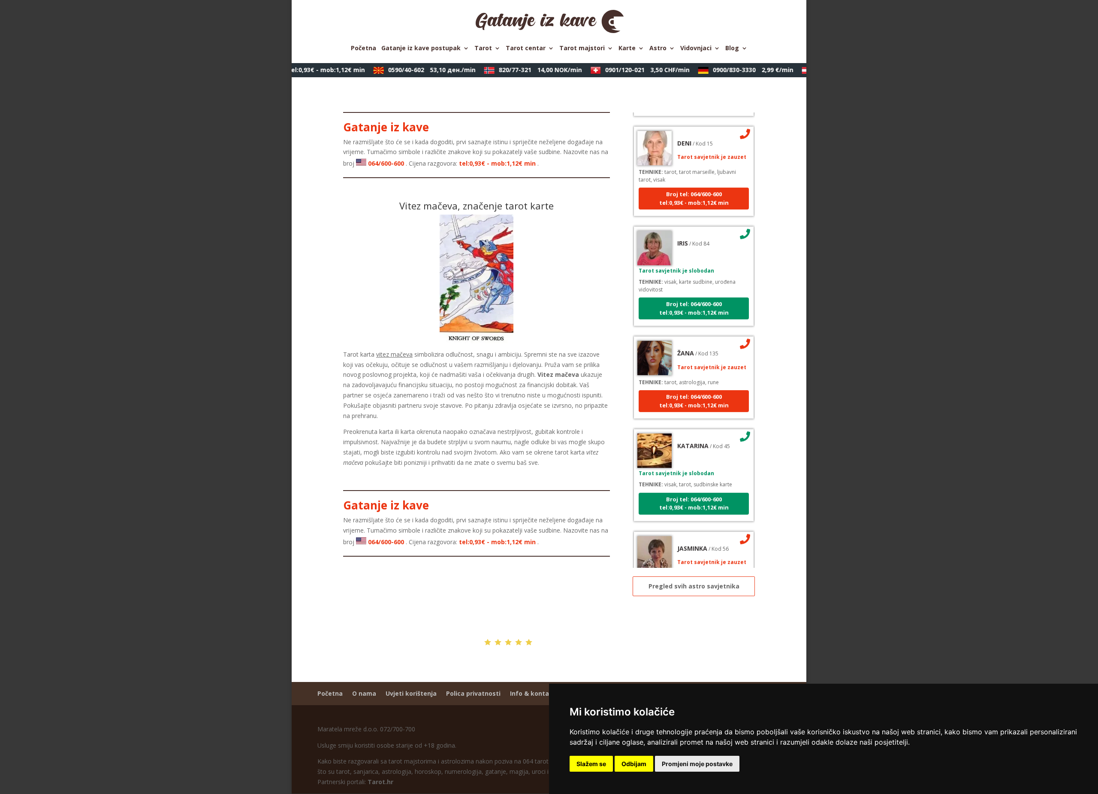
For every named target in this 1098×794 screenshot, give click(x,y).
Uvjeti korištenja (411, 693)
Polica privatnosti (473, 693)
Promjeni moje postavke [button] (697, 763)
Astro (658, 48)
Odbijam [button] (633, 763)
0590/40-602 (424, 70)
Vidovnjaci (696, 48)
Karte (627, 48)
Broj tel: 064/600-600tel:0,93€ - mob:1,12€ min (694, 188)
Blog (732, 48)
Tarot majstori (582, 48)
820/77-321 (532, 70)
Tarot (483, 48)
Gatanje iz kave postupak (421, 48)
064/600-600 (297, 70)
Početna (363, 48)
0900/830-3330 (745, 70)
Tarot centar (526, 48)
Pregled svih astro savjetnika (694, 586)
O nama (364, 693)
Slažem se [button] (591, 763)
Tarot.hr (380, 782)
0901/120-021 (639, 70)
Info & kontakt (533, 693)
